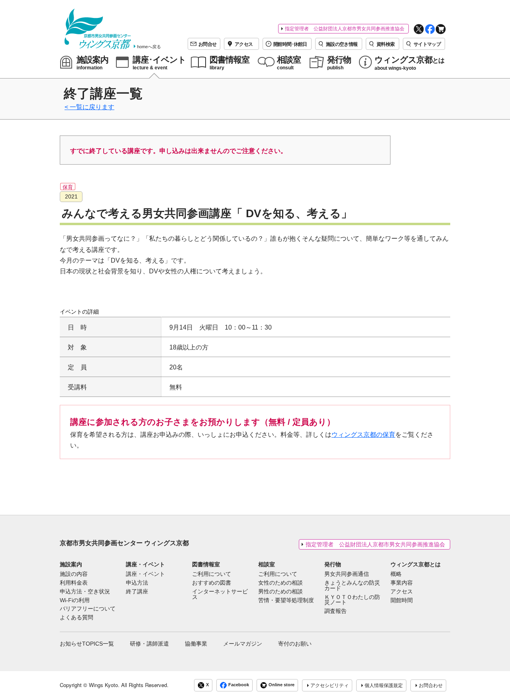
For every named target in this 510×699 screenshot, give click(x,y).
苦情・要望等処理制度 (286, 600)
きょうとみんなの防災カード (352, 585)
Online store (281, 685)
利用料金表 (74, 583)
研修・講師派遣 (149, 643)
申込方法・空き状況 (85, 592)
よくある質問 (76, 617)
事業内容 (401, 583)
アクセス (401, 592)
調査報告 (335, 611)
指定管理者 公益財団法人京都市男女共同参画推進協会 (344, 28)
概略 (396, 574)
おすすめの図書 (211, 583)
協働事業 (196, 643)
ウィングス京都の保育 (363, 434)
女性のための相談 (280, 583)
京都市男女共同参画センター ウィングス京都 (124, 543)
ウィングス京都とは (415, 564)
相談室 (266, 564)
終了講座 (137, 592)
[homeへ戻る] (98, 29)
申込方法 (137, 583)
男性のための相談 (280, 592)
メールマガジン (242, 643)
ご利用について (211, 574)
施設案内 (71, 564)
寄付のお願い (295, 643)
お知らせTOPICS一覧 (87, 643)
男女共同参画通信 (346, 574)
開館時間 (401, 600)
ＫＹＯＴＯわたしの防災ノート (352, 600)
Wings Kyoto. (104, 685)
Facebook (238, 685)
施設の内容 (74, 574)
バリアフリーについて (88, 609)
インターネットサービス (220, 594)
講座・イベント (145, 564)
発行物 (332, 564)
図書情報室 (206, 564)
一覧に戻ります (92, 107)
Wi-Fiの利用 (75, 600)
